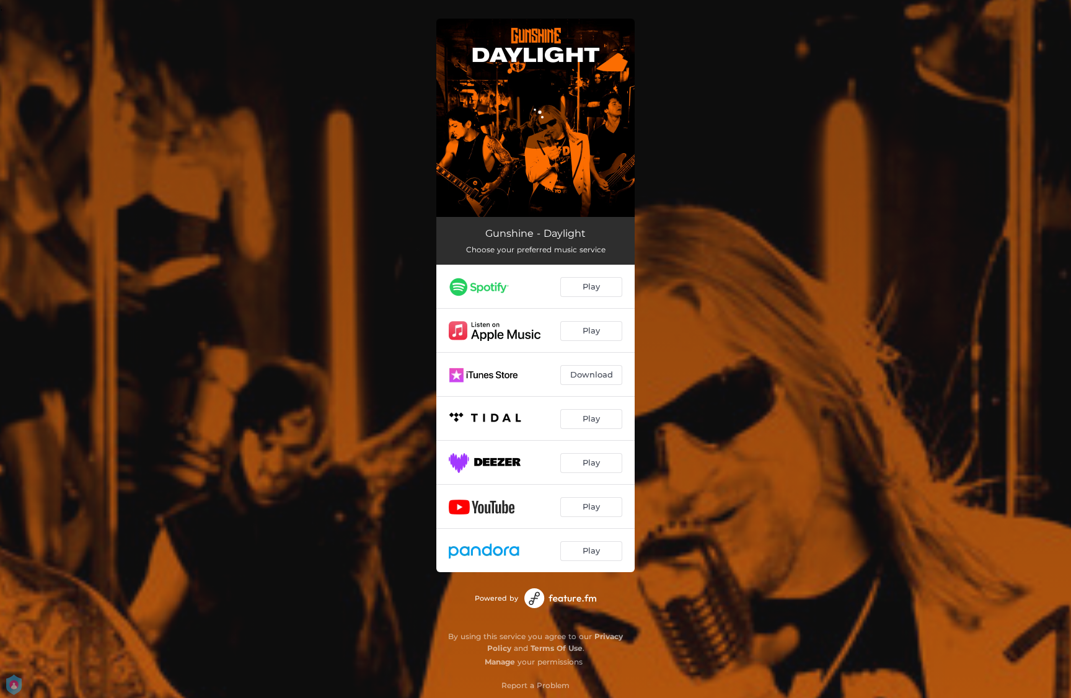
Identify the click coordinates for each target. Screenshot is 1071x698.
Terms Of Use (557, 648)
